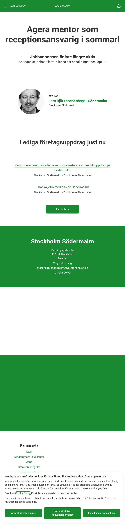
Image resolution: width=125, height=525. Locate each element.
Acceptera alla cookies (23, 513)
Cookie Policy (23, 493)
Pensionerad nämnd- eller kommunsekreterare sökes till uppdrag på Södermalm (63, 168)
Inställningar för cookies (101, 513)
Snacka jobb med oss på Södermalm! (62, 187)
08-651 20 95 (62, 272)
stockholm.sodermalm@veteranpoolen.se (62, 267)
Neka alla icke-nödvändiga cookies (62, 513)
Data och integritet (29, 467)
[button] (119, 6)
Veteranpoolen (62, 6)
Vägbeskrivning (62, 263)
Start (29, 451)
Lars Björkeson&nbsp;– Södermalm (78, 101)
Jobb (29, 461)
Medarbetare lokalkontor (29, 456)
